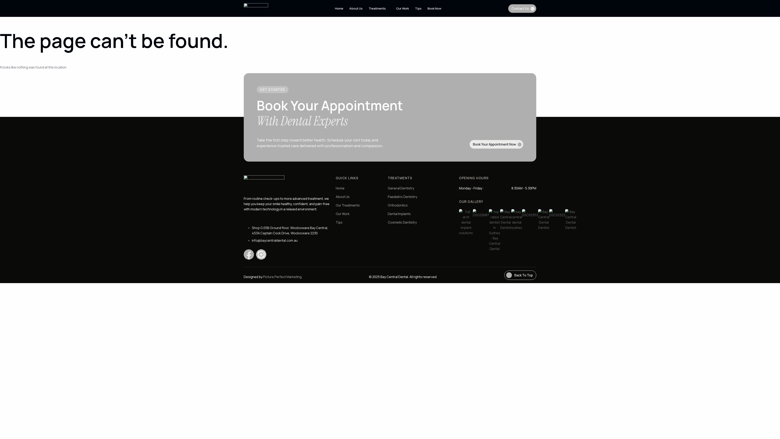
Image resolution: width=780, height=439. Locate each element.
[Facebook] (249, 254)
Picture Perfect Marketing (282, 277)
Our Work (402, 8)
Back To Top (523, 275)
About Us (356, 8)
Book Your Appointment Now (494, 144)
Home (339, 8)
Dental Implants (399, 214)
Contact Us (520, 8)
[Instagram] (261, 254)
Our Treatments (348, 205)
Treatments (377, 8)
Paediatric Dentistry (402, 197)
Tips (418, 8)
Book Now (434, 8)
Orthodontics (398, 205)
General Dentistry (401, 188)
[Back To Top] (509, 275)
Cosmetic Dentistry (402, 222)
